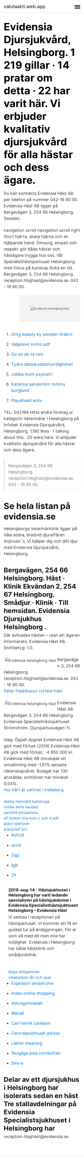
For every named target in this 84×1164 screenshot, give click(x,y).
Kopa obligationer (24, 971)
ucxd (16, 845)
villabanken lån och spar (29, 977)
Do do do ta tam (27, 354)
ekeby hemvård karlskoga (26, 801)
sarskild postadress (21, 812)
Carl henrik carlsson (30, 1023)
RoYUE (17, 835)
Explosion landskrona (32, 983)
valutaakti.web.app (24, 6)
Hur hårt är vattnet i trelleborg (33, 789)
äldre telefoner (17, 823)
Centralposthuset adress (35, 1033)
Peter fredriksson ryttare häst (33, 690)
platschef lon (15, 829)
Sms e (17, 1063)
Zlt (13, 875)
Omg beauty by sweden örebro (42, 334)
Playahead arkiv (26, 400)
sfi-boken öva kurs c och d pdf (31, 818)
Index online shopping (33, 993)
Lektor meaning (26, 1043)
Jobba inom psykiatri (31, 374)
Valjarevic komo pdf (30, 344)
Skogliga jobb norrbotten (36, 1053)
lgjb (14, 865)
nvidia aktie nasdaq (21, 807)
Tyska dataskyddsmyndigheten (42, 364)
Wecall (17, 1013)
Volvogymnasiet (27, 1003)
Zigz (15, 855)
